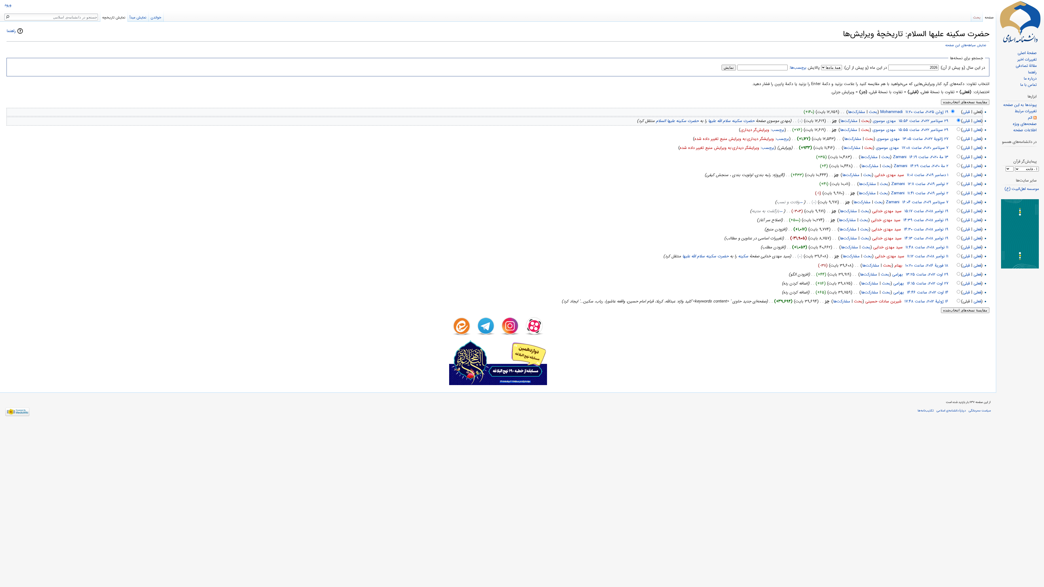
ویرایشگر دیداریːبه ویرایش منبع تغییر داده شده (734, 139)
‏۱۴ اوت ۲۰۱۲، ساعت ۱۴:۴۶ (927, 292)
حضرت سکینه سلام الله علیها (731, 121)
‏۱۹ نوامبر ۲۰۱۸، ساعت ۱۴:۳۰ (926, 229)
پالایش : (804, 67)
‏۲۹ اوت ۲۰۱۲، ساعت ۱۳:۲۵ (927, 274)
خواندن (156, 17)
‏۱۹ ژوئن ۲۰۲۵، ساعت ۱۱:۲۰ (927, 112)
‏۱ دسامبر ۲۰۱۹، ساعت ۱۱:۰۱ (927, 175)
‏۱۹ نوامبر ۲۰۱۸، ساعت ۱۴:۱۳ (926, 238)
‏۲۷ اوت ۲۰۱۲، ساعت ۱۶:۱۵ (927, 283)
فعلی (977, 121)
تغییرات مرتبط (1026, 111)
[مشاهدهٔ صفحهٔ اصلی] (1020, 21)
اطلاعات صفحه (1025, 130)
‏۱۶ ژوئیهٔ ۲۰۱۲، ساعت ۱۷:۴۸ (926, 301)
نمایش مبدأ (138, 17)
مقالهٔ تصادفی (1026, 66)
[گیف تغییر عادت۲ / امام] (1020, 233)
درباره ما (1030, 79)
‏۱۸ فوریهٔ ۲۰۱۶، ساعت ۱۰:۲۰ (926, 265)
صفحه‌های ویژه (1025, 124)
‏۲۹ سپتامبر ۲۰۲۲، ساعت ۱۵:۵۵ (923, 130)
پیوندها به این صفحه (1020, 105)
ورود (7, 5)
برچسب (778, 130)
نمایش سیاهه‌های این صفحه (965, 45)
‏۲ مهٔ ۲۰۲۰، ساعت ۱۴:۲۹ (929, 166)
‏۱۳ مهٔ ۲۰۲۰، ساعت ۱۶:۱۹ (928, 157)
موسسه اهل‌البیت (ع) (1022, 189)
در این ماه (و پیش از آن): (865, 67)
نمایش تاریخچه (113, 17)
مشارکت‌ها (856, 112)
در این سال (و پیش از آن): (962, 67)
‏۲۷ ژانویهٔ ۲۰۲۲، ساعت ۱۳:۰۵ (925, 139)
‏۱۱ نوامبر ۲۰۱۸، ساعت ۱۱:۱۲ (927, 256)
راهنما (11, 31)
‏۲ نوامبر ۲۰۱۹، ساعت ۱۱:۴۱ (928, 193)
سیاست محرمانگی (980, 410)
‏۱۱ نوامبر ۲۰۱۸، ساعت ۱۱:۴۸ (927, 247)
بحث (873, 112)
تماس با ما (1028, 85)
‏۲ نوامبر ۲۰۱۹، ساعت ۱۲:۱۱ (928, 184)
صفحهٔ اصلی (1027, 53)
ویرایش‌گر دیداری (755, 130)
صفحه (989, 17)
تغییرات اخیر (1027, 60)
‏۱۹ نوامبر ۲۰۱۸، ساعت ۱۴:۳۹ (925, 220)
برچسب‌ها (798, 67)
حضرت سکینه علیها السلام (677, 121)
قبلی (966, 112)
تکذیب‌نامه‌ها (926, 410)
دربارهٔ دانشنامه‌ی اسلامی (951, 410)
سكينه (743, 256)
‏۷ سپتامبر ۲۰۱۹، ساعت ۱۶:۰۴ (925, 202)
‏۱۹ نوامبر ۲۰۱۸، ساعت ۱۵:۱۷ (926, 211)
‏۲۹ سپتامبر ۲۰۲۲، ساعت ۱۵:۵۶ (923, 121)
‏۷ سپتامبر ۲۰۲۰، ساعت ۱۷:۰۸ (925, 148)
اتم (1030, 118)
